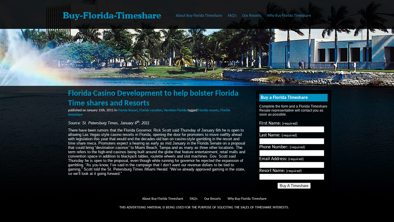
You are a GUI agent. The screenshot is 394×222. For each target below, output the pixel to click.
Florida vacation (150, 110)
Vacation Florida (175, 110)
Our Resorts (251, 16)
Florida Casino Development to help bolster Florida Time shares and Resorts (153, 99)
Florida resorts (208, 110)
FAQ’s (232, 16)
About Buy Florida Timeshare (199, 16)
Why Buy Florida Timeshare (289, 16)
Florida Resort (128, 110)
